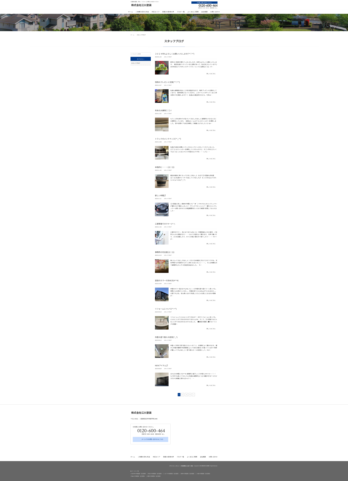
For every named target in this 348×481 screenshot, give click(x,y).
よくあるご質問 (193, 12)
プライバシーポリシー (174, 465)
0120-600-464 (208, 5)
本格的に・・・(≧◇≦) (164, 167)
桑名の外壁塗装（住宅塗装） (155, 473)
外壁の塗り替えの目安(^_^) (166, 337)
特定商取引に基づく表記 (187, 465)
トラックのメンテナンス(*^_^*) (168, 138)
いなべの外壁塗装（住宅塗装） (171, 473)
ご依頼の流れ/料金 (142, 12)
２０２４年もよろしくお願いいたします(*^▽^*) (174, 53)
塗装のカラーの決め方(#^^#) (167, 280)
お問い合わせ (215, 12)
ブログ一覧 (181, 12)
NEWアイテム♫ (161, 365)
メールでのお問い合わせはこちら (152, 439)
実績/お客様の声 (168, 12)
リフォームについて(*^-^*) (166, 308)
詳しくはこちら (211, 74)
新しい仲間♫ (160, 195)
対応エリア (156, 12)
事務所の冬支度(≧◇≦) (164, 252)
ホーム (130, 12)
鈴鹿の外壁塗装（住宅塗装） (154, 476)
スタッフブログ (168, 57)
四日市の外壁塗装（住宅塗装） (139, 473)
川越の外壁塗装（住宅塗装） (204, 473)
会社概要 (204, 12)
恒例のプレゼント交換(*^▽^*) (167, 82)
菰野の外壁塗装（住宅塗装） (188, 473)
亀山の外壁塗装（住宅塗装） (138, 476)
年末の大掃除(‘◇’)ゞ (163, 110)
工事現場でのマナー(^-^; (165, 223)
